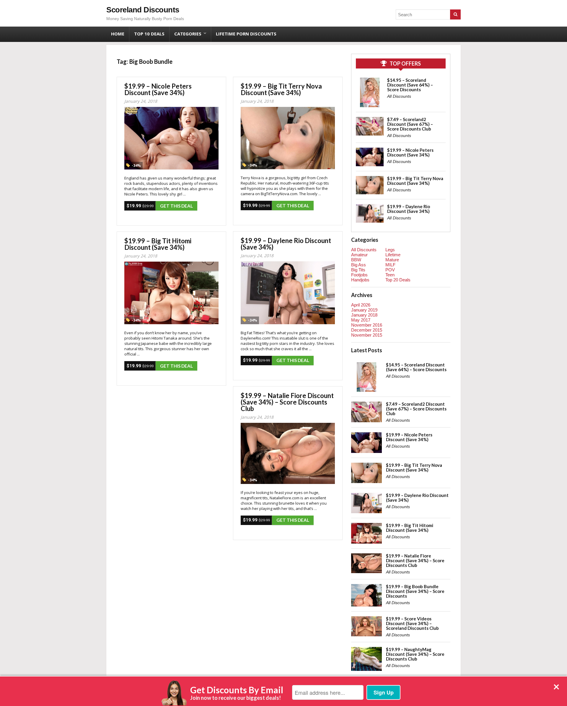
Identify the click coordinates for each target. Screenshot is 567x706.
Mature (392, 259)
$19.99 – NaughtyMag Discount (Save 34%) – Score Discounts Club (415, 654)
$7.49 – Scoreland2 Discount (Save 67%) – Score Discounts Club (410, 124)
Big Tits (358, 269)
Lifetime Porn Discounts (246, 34)
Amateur (359, 254)
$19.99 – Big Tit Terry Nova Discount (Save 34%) (281, 89)
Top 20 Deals (397, 279)
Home (117, 34)
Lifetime (392, 254)
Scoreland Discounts (142, 9)
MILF (390, 264)
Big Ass (358, 264)
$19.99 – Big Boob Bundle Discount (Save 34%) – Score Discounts (415, 591)
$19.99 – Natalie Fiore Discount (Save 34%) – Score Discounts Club (287, 402)
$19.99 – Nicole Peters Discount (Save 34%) (158, 89)
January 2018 (364, 314)
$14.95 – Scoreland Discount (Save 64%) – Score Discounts (410, 84)
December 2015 (366, 329)
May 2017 (360, 319)
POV (390, 269)
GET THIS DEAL (176, 205)
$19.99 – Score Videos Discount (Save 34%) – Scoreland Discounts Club (412, 623)
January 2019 (364, 309)
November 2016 (366, 324)
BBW (356, 259)
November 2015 (366, 334)
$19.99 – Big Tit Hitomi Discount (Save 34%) (157, 244)
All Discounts (399, 96)
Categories (187, 34)
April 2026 (360, 304)
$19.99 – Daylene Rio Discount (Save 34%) (286, 244)
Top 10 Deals (149, 34)
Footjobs (359, 274)
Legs (390, 249)
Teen (390, 274)
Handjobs (360, 279)
